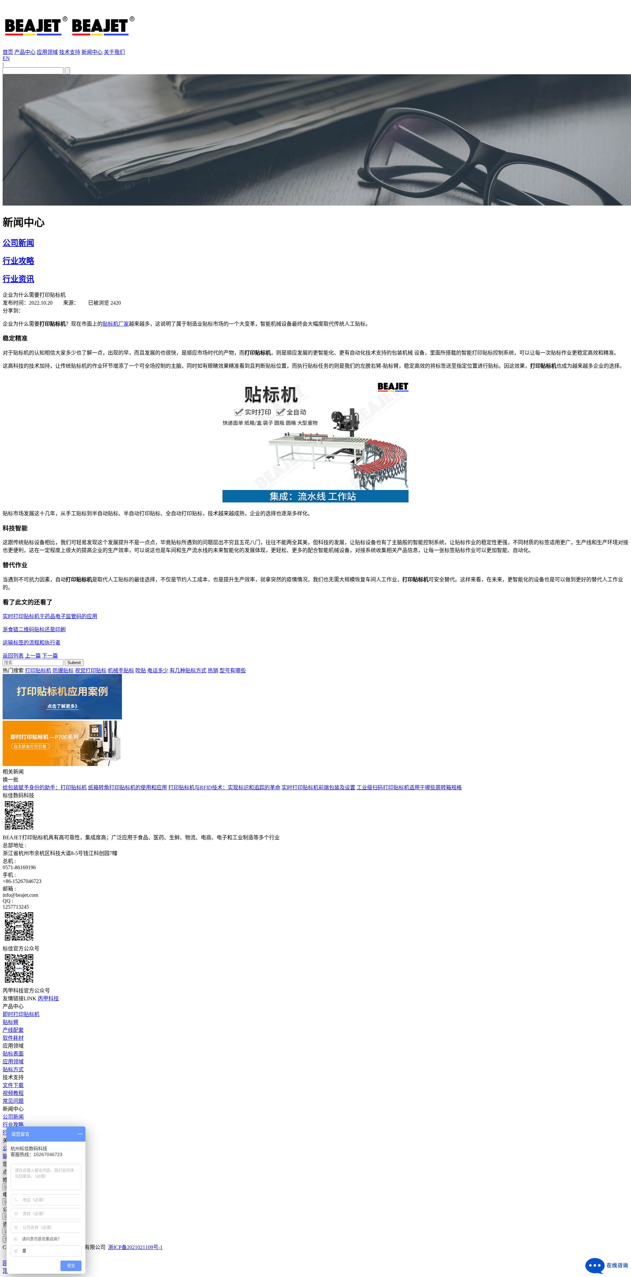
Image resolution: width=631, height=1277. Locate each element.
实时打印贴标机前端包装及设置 (318, 787)
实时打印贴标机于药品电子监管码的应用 (50, 616)
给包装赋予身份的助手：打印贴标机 (45, 787)
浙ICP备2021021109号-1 (135, 1247)
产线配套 (13, 1030)
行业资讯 (18, 279)
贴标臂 (10, 1022)
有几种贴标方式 (188, 670)
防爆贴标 (63, 670)
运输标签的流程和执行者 (31, 642)
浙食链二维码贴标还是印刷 (34, 629)
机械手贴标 (121, 670)
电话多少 (157, 670)
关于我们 (114, 52)
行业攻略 (18, 261)
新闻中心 (92, 52)
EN (6, 58)
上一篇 (33, 656)
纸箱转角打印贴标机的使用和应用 (127, 787)
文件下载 (13, 1085)
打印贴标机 (38, 670)
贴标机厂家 (116, 324)
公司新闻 (18, 243)
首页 (8, 52)
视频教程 (13, 1093)
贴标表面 (13, 1053)
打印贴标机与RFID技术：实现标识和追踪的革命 (224, 787)
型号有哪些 (233, 670)
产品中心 (24, 52)
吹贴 (140, 670)
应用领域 (47, 52)
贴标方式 (13, 1069)
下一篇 (50, 656)
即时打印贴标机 (21, 1014)
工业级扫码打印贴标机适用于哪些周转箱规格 (409, 787)
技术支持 (69, 52)
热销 (213, 670)
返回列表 (13, 656)
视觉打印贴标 (90, 670)
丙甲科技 (48, 998)
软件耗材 (13, 1038)
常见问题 (13, 1101)
